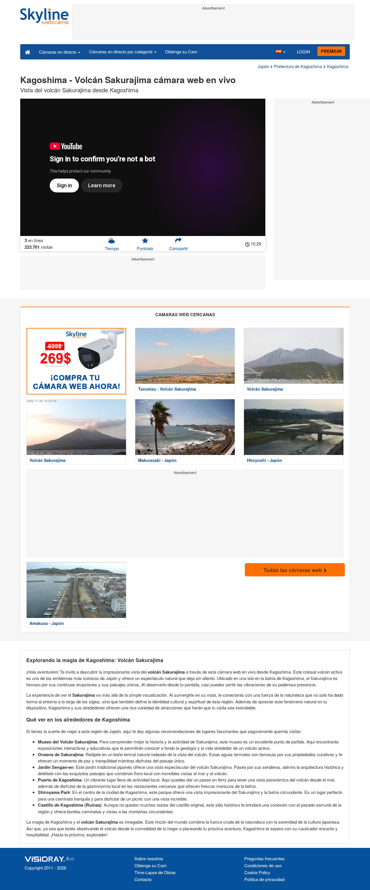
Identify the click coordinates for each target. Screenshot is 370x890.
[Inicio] (28, 51)
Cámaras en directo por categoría (121, 51)
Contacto (142, 879)
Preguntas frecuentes (264, 858)
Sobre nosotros (148, 858)
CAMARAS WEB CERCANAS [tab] (185, 314)
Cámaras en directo (58, 52)
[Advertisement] (213, 25)
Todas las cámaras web (293, 570)
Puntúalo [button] (145, 248)
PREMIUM (331, 51)
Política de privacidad (264, 879)
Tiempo (112, 248)
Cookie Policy (257, 872)
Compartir (178, 248)
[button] (280, 51)
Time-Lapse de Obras (155, 872)
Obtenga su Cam (181, 51)
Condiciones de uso (263, 865)
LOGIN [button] (303, 51)
